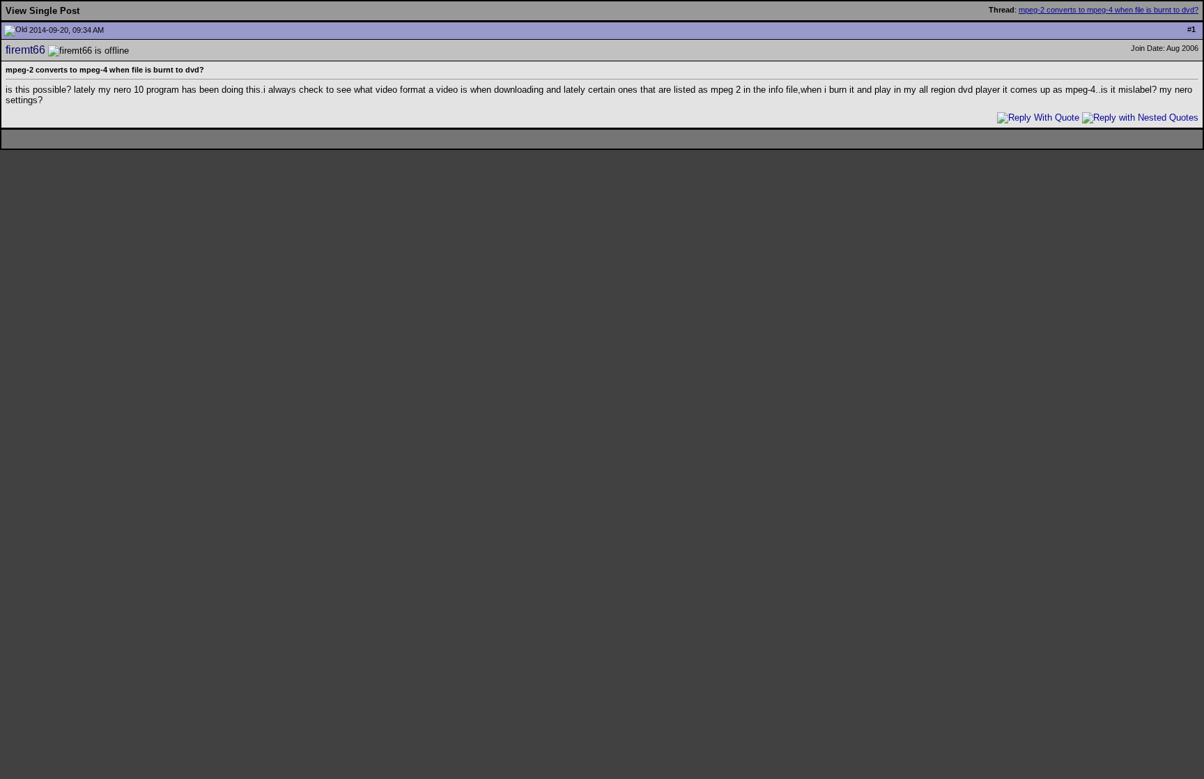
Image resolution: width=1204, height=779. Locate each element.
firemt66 (25, 50)
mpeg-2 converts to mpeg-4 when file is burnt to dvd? (1108, 10)
